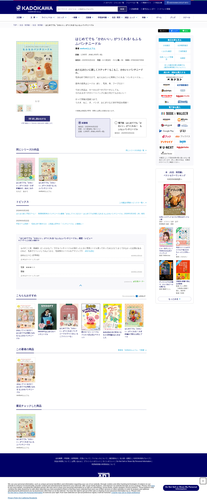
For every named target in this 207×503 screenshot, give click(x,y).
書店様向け (113, 458)
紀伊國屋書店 (183, 45)
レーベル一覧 (133, 3)
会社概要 (58, 458)
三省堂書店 (183, 51)
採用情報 (74, 458)
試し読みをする (39, 119)
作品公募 (158, 3)
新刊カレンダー (149, 9)
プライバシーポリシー (92, 461)
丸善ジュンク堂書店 (166, 58)
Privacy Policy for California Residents (22, 498)
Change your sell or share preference (125, 492)
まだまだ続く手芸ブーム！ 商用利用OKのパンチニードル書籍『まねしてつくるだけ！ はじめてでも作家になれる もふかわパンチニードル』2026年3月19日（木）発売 (80, 214)
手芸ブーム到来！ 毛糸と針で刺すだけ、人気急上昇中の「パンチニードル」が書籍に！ (50, 224)
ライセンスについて (99, 458)
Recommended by (128, 296)
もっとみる (173, 299)
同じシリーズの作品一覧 (135, 150)
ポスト (164, 31)
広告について (85, 458)
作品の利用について (62, 461)
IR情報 (66, 458)
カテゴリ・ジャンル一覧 (114, 3)
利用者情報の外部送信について (103, 464)
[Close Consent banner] (203, 481)
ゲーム (159, 17)
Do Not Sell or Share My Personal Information (133, 461)
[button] (60, 108)
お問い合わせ (77, 461)
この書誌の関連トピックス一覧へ (131, 203)
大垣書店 (166, 45)
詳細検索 (135, 9)
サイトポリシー (108, 461)
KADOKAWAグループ (141, 458)
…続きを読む (88, 251)
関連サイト (147, 3)
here (153, 486)
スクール (186, 17)
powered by (128, 281)
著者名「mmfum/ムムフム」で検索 (131, 350)
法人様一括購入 (126, 458)
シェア (175, 31)
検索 (122, 9)
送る (186, 31)
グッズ (172, 17)
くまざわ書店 (166, 51)
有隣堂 (182, 58)
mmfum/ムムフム (87, 48)
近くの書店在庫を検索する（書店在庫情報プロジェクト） (174, 66)
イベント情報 (164, 9)
